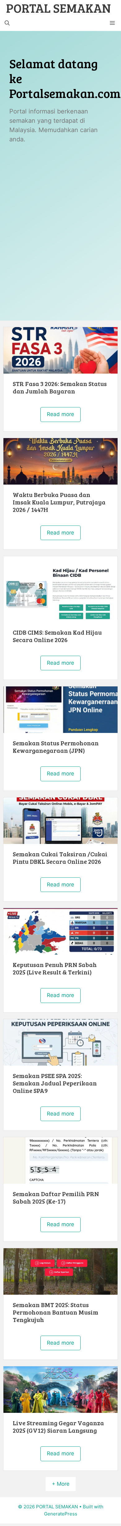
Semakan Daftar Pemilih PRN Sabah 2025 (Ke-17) (56, 1197)
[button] (7, 23)
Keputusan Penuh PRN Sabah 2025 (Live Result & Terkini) (55, 968)
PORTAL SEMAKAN (58, 8)
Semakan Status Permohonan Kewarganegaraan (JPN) (56, 747)
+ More (60, 1484)
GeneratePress (60, 1514)
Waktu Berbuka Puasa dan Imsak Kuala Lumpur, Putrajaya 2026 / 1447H (59, 502)
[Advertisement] (60, 213)
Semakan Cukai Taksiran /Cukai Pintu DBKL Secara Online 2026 (60, 858)
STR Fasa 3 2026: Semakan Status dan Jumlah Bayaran (60, 387)
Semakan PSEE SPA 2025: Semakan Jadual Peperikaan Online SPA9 (55, 1083)
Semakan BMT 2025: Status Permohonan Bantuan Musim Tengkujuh (55, 1312)
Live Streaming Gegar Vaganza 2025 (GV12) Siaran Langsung (58, 1426)
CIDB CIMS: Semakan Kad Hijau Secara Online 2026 (57, 636)
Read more (60, 414)
